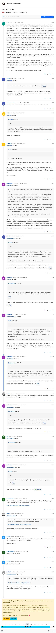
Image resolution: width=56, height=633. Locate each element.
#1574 (53, 78)
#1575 (53, 102)
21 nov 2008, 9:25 (20, 536)
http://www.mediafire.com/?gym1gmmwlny (18, 505)
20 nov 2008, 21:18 (22, 183)
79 (23, 624)
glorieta (8, 113)
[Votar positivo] (45, 74)
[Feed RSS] (26, 12)
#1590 (53, 551)
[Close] (52, 601)
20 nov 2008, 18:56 (19, 22)
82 (35, 624)
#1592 (53, 571)
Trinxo (8, 78)
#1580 (53, 277)
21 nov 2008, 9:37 (20, 561)
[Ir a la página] (16, 624)
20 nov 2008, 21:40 (22, 356)
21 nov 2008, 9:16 (23, 498)
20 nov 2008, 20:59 (20, 143)
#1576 (53, 113)
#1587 (53, 498)
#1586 (53, 465)
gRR (7, 436)
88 (46, 624)
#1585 (53, 436)
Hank (8, 22)
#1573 (53, 22)
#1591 (53, 561)
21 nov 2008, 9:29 (23, 551)
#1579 (53, 236)
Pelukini (8, 393)
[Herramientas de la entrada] (53, 74)
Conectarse (13, 618)
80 (27, 624)
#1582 (53, 356)
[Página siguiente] (50, 624)
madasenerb (9, 183)
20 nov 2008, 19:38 (19, 78)
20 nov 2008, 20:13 (20, 113)
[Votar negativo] (50, 74)
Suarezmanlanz (10, 498)
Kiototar (8, 536)
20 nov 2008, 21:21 (19, 236)
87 (42, 624)
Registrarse (6, 618)
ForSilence (9, 314)
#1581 (53, 314)
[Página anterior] (6, 624)
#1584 (53, 405)
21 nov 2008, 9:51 (21, 571)
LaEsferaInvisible (11, 102)
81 (31, 624)
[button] (2, 631)
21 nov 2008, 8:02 (18, 436)
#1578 (53, 183)
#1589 (53, 536)
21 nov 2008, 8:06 (21, 465)
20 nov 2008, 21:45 (20, 393)
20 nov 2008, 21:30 (22, 277)
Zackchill (9, 571)
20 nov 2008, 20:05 (24, 102)
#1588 (53, 513)
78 (19, 624)
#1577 (53, 143)
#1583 (53, 393)
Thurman (9, 143)
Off (3, 12)
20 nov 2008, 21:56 (21, 405)
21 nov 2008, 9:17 (20, 513)
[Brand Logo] (4, 3)
